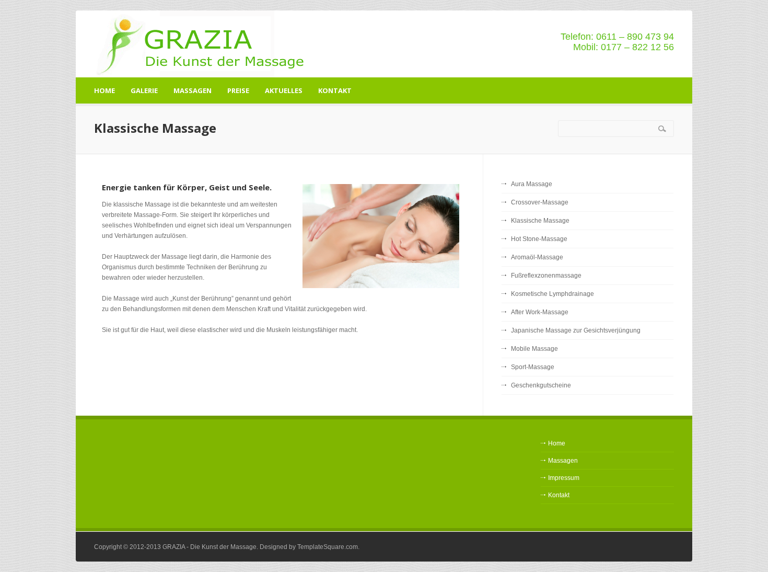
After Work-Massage (539, 312)
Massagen (192, 90)
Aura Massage (531, 184)
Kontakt (335, 90)
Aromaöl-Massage (537, 257)
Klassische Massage (540, 220)
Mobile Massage (534, 348)
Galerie (144, 90)
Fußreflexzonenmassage (546, 275)
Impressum (563, 478)
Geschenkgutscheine (541, 385)
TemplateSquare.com (327, 547)
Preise (238, 90)
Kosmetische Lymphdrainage (552, 294)
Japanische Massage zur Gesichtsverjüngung (576, 330)
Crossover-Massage (539, 202)
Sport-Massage (532, 367)
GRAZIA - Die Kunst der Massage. (210, 547)
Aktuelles (283, 90)
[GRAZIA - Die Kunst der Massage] (203, 43)
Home (104, 90)
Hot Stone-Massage (539, 239)
